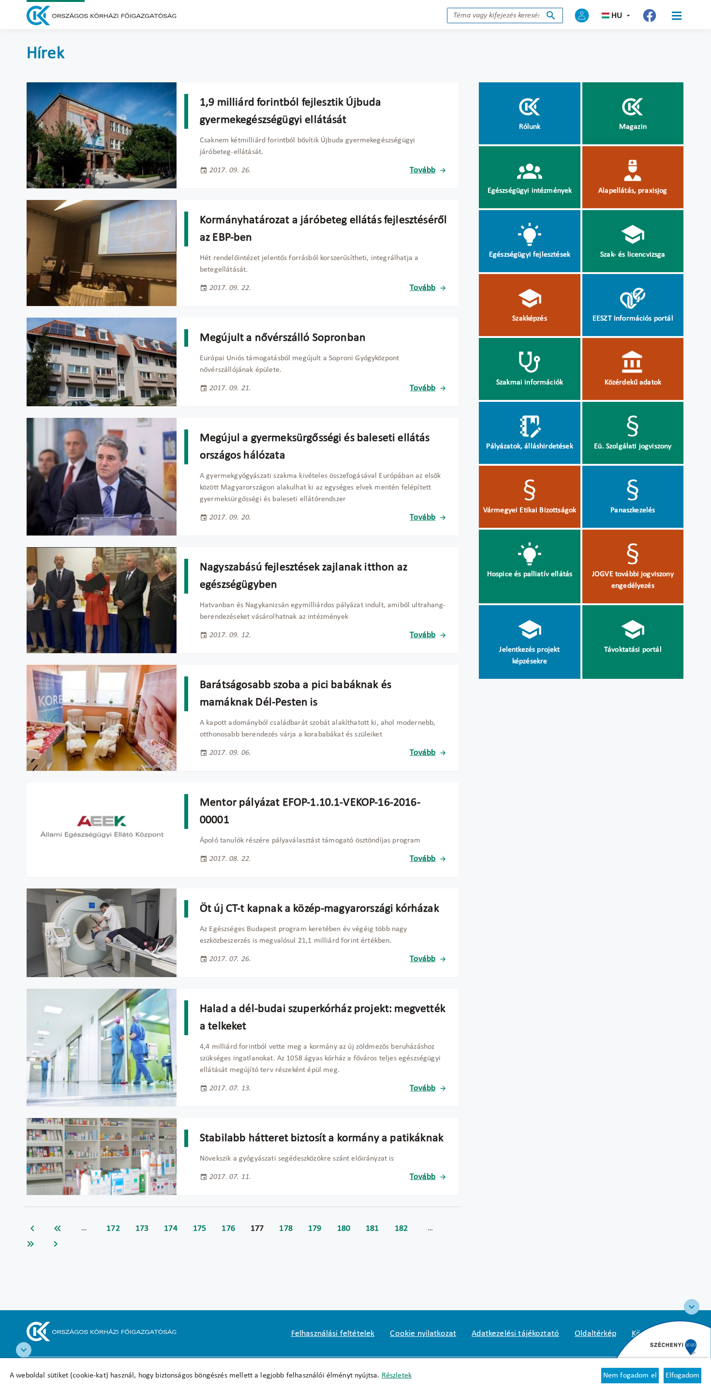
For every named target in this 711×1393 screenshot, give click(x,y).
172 (113, 1228)
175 (200, 1228)
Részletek (397, 1375)
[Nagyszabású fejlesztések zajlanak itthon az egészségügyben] (102, 600)
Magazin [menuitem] (633, 127)
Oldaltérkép (595, 1333)
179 (315, 1228)
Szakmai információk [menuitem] (529, 382)
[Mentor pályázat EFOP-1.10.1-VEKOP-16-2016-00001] (102, 829)
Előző (32, 1228)
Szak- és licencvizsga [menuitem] (632, 255)
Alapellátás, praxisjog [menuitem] (632, 191)
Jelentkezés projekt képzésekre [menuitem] (529, 655)
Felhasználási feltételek (333, 1333)
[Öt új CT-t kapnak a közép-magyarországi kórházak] (102, 932)
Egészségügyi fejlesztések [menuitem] (529, 255)
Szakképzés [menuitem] (529, 318)
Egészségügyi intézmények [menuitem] (530, 191)
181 (372, 1228)
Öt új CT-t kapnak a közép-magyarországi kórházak (319, 909)
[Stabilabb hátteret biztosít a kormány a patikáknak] (102, 1156)
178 (286, 1228)
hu (616, 15)
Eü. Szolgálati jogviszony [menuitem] (632, 446)
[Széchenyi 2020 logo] (691, 1307)
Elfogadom (682, 1375)
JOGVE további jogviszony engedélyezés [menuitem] (633, 580)
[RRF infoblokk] (23, 1350)
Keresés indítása (551, 15)
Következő (55, 1244)
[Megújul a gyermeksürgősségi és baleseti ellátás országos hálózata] (102, 477)
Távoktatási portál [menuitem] (633, 650)
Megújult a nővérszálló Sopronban (283, 338)
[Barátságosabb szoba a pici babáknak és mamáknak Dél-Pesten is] (102, 718)
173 (142, 1228)
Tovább (422, 170)
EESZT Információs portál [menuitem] (632, 318)
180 (344, 1228)
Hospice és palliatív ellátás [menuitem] (529, 574)
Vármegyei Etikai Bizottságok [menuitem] (529, 510)
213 (30, 1244)
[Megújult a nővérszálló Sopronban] (102, 362)
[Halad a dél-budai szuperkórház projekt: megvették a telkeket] (102, 1047)
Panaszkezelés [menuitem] (632, 510)
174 (171, 1228)
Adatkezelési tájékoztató (515, 1333)
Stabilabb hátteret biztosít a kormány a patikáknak (322, 1138)
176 (228, 1228)
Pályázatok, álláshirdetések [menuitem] (529, 446)
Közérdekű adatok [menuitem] (633, 382)
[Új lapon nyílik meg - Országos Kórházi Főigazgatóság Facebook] (649, 15)
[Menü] (676, 15)
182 (401, 1228)
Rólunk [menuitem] (530, 127)
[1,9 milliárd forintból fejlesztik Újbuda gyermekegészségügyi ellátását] (102, 135)
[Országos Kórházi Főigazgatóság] (102, 15)
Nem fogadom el (630, 1375)
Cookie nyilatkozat (423, 1333)
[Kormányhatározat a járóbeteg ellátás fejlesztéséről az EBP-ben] (102, 253)
